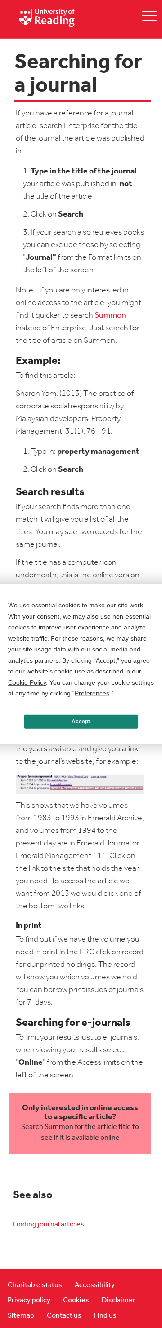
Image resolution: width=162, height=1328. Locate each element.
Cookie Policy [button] (27, 682)
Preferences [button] (92, 693)
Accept (81, 721)
